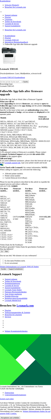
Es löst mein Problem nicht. (15, 261)
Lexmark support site (12, 163)
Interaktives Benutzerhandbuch (16, 42)
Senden (3, 269)
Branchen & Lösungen (13, 315)
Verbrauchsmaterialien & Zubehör (17, 313)
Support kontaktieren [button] (12, 26)
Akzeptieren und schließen (10, 418)
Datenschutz (9, 393)
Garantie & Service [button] (12, 24)
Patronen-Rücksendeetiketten (16, 292)
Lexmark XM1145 (12, 40)
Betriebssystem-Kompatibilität (16, 298)
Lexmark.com (25, 305)
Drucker (8, 38)
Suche (25, 82)
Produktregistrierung (12, 283)
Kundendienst (10, 36)
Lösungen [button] (8, 19)
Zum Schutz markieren (13, 294)
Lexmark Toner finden (13, 290)
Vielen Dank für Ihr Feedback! (11, 245)
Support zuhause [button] (11, 15)
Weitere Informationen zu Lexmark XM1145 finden (19, 267)
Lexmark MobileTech (13, 300)
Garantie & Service (12, 286)
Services (8, 317)
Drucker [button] (8, 17)
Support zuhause (11, 279)
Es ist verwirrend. (11, 263)
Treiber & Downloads (13, 281)
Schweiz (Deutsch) (12, 5)
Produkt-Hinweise (11, 296)
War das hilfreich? (7, 249)
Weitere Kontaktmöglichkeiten (16, 331)
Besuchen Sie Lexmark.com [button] (15, 7)
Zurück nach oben (7, 399)
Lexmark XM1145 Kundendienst (12, 77)
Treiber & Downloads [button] (13, 22)
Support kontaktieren (16, 269)
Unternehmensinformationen (15, 395)
